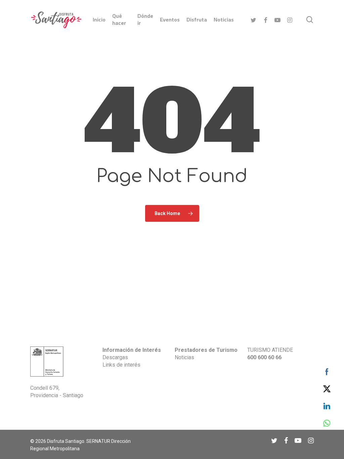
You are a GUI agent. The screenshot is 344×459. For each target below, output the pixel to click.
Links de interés (121, 365)
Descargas (115, 357)
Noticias (184, 357)
